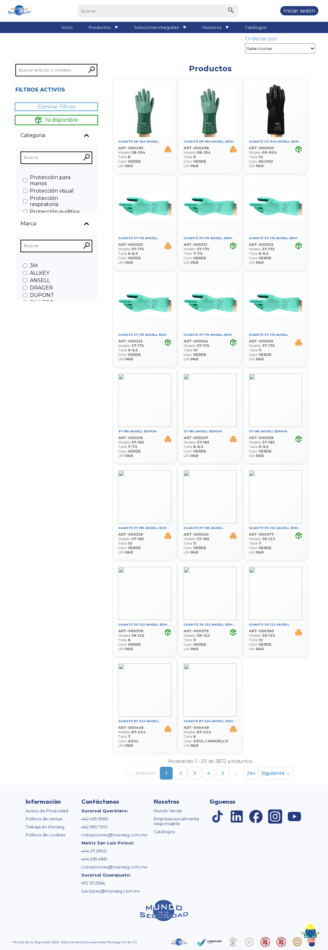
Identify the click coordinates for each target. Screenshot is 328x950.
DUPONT (42, 295)
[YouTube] (294, 816)
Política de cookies (45, 835)
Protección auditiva (54, 212)
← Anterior (143, 773)
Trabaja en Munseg (45, 827)
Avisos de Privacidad (47, 810)
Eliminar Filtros (56, 107)
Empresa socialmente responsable (176, 821)
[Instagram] (275, 816)
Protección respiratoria (44, 201)
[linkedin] (237, 816)
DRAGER (41, 288)
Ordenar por (261, 39)
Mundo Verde (168, 810)
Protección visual (52, 191)
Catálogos (255, 27)
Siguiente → (276, 773)
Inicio (67, 27)
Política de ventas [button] (44, 818)
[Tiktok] (217, 816)
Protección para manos (50, 180)
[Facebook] (256, 816)
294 (251, 773)
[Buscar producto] (231, 10)
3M (34, 266)
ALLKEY (39, 273)
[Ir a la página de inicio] (19, 11)
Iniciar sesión (299, 11)
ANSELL (40, 280)
